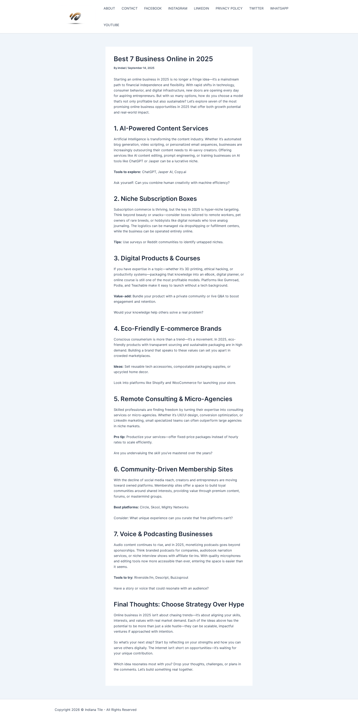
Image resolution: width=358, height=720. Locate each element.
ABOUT (109, 8)
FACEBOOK (153, 8)
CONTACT (130, 8)
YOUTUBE (111, 25)
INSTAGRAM (177, 8)
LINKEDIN (201, 8)
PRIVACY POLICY (229, 8)
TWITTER (256, 8)
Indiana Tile (94, 710)
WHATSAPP (279, 8)
